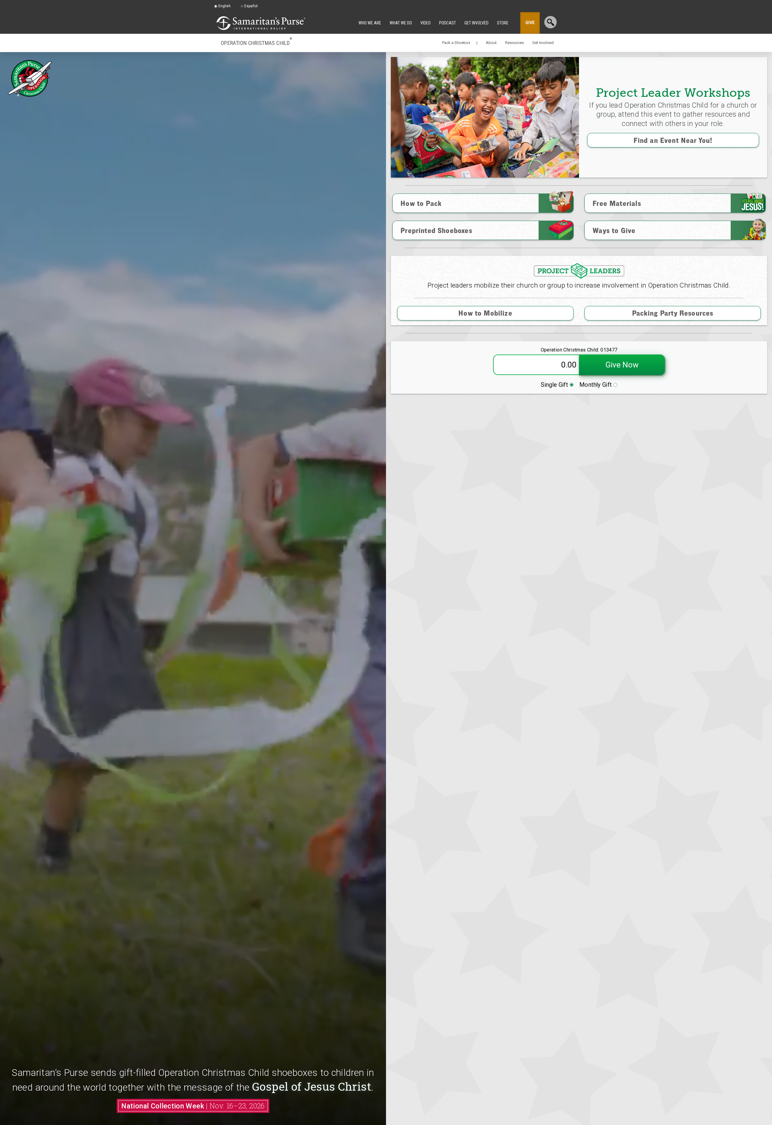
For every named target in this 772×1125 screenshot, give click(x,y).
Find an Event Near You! (673, 140)
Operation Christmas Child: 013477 (579, 350)
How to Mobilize (485, 313)
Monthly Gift (596, 384)
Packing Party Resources (672, 313)
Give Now (622, 364)
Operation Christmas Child (256, 42)
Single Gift (555, 384)
